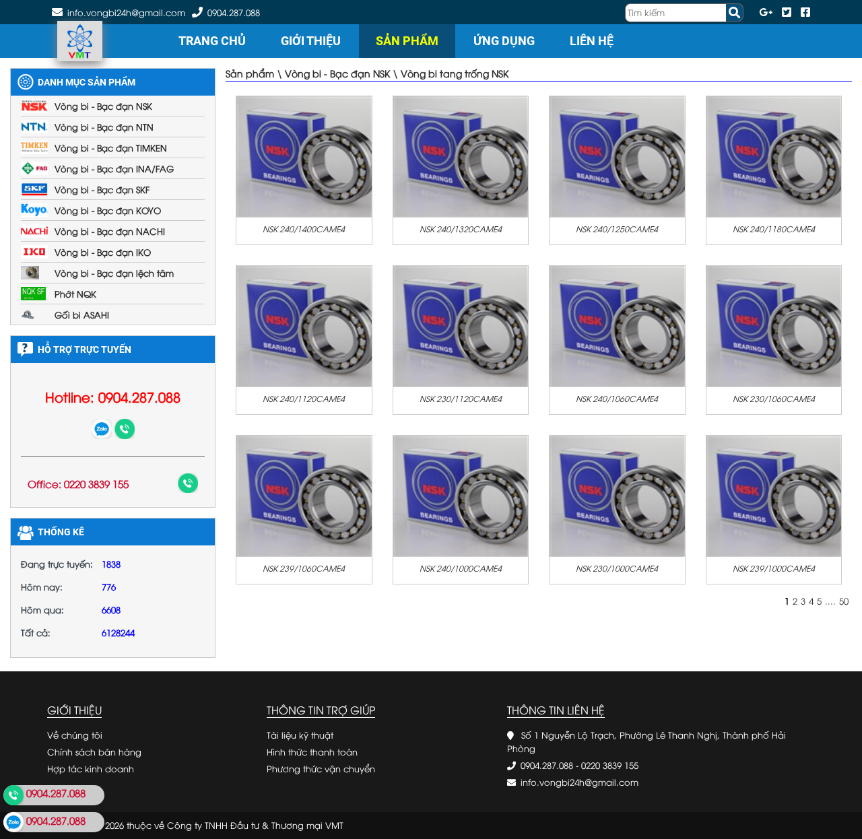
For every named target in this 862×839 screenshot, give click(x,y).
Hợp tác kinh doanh (90, 768)
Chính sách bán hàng (94, 751)
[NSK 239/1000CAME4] (774, 495)
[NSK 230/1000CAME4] (617, 495)
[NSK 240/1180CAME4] (774, 155)
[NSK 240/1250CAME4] (617, 155)
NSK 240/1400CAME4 (304, 228)
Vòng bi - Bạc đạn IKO (103, 252)
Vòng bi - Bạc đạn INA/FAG (114, 168)
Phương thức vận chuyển (321, 768)
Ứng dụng (504, 41)
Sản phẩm (407, 41)
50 (844, 601)
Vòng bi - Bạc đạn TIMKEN (111, 147)
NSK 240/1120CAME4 (304, 398)
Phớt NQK (75, 294)
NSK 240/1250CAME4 (617, 228)
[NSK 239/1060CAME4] (304, 495)
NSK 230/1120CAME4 (461, 398)
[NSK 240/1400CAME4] (304, 155)
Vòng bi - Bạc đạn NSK (103, 106)
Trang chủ (212, 41)
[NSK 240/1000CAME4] (461, 495)
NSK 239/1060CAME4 (304, 568)
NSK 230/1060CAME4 (774, 398)
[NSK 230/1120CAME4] (461, 325)
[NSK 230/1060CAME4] (774, 325)
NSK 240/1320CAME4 (461, 228)
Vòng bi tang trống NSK (454, 73)
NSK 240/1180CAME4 (774, 228)
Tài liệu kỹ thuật (300, 735)
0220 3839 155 (609, 765)
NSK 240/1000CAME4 (461, 568)
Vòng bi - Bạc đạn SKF (102, 189)
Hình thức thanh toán (312, 751)
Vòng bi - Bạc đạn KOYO (108, 210)
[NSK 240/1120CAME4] (304, 325)
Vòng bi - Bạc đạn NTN (104, 127)
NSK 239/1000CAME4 (774, 568)
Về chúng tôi (74, 735)
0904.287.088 (233, 12)
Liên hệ (592, 41)
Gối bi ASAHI (82, 314)
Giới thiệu (311, 41)
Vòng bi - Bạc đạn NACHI (110, 231)
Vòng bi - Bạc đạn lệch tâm (114, 273)
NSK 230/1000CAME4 (617, 568)
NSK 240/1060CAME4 (617, 398)
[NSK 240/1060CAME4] (617, 325)
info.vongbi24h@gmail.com (579, 782)
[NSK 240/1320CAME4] (461, 155)
